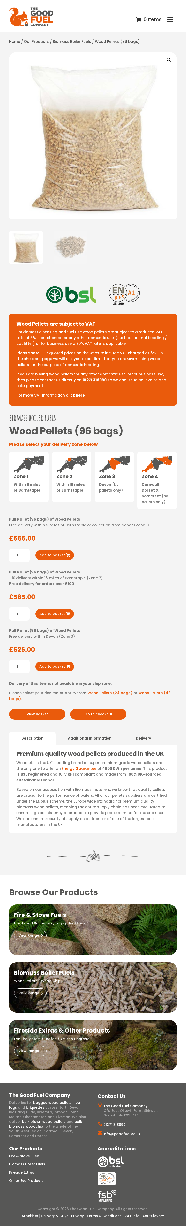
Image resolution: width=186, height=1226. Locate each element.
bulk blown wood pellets (44, 1121)
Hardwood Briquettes (33, 923)
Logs (60, 923)
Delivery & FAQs (54, 1215)
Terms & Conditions (104, 1215)
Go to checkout (98, 714)
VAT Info (132, 1215)
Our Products (36, 41)
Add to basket (52, 555)
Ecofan (50, 1038)
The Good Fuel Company (125, 1105)
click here (75, 395)
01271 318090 (114, 1124)
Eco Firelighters (27, 1038)
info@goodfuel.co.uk (121, 1133)
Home (14, 41)
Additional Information (90, 738)
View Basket (37, 714)
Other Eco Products (26, 1180)
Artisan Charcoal (75, 1038)
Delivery (143, 738)
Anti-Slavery (153, 1215)
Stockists (30, 1215)
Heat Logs (76, 923)
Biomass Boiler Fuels (72, 41)
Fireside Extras (21, 1172)
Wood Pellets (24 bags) (109, 692)
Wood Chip (51, 981)
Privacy (77, 1215)
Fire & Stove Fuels (24, 1156)
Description (32, 738)
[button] (168, 60)
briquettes (35, 1107)
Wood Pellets (25, 981)
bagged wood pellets (52, 1102)
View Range (28, 935)
